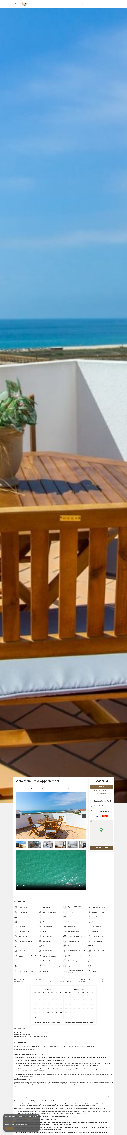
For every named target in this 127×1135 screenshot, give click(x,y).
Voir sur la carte (101, 848)
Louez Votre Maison (58, 4)
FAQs (81, 4)
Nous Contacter (91, 4)
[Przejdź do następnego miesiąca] (93, 989)
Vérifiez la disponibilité (101, 790)
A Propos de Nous (71, 4)
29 (56, 1012)
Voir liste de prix (101, 793)
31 (35, 1017)
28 (52, 1012)
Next (84, 816)
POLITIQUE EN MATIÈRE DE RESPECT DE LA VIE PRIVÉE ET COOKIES (19, 1120)
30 (61, 1012)
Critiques (46, 4)
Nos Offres (37, 4)
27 (48, 1012)
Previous (18, 816)
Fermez (9, 1128)
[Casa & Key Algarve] (23, 4)
